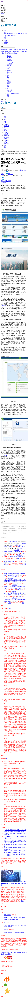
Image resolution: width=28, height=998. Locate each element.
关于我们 (3, 952)
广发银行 (6, 138)
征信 (5, 127)
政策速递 (13, 35)
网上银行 (6, 126)
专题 (5, 37)
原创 (5, 33)
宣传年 (5, 40)
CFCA (5, 129)
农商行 (5, 142)
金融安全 (19, 51)
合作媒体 (13, 952)
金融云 (11, 51)
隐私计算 (12, 49)
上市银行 (6, 140)
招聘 (10, 33)
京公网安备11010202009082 (8, 963)
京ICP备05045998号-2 (19, 961)
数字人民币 (18, 49)
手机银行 (6, 132)
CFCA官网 (7, 954)
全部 (16, 53)
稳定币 (8, 49)
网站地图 (24, 952)
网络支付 (24, 49)
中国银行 (6, 124)
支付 (5, 117)
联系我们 (8, 952)
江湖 (16, 33)
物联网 (15, 51)
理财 (19, 33)
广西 (9, 603)
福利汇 (22, 33)
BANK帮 (9, 90)
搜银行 (5, 43)
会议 (13, 33)
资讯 (5, 32)
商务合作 (18, 952)
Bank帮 (13, 53)
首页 (5, 30)
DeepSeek (9, 59)
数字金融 (3, 49)
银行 (5, 147)
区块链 (6, 51)
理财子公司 (7, 135)
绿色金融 (6, 137)
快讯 (8, 33)
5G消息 (6, 134)
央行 (5, 922)
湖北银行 (6, 929)
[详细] (22, 901)
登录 (2, 1)
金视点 (9, 83)
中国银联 (14, 576)
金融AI (2, 51)
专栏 (5, 38)
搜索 (2, 46)
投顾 (5, 122)
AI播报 (6, 42)
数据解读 (7, 35)
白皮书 (5, 121)
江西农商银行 (7, 915)
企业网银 (8, 181)
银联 (5, 119)
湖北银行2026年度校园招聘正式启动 (14, 932)
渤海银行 (21, 170)
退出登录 (3, 14)
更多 (10, 608)
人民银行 (19, 583)
